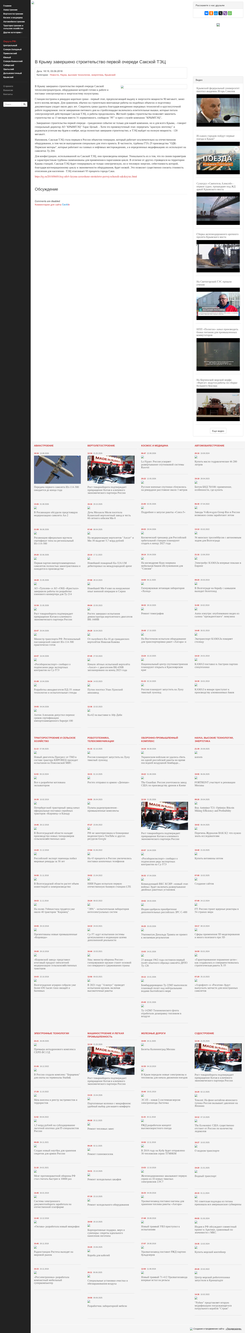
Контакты (8, 94)
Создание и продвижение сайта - (218, 1328)
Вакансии (8, 90)
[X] (220, 13)
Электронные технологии (51, 1033)
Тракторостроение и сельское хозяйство (13, 27)
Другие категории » (12, 32)
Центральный (10, 45)
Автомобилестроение (14, 21)
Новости (54, 74)
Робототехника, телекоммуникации (101, 739)
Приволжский (10, 53)
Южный (7, 57)
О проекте (8, 86)
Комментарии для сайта (52, 204)
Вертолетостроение (13, 13)
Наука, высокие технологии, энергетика (81, 74)
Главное (7, 5)
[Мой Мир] (216, 13)
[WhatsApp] (230, 13)
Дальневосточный (12, 73)
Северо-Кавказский (12, 61)
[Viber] (225, 13)
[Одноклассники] (211, 13)
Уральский (8, 69)
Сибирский (8, 65)
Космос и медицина (13, 17)
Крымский (8, 77)
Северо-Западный (12, 49)
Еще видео (218, 430)
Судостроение (204, 1033)
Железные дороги (153, 1033)
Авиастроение (10, 9)
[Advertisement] (111, 29)
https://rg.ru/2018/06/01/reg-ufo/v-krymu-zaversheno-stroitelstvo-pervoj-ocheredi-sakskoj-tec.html (86, 176)
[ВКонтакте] (206, 13)
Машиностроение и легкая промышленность (106, 1034)
